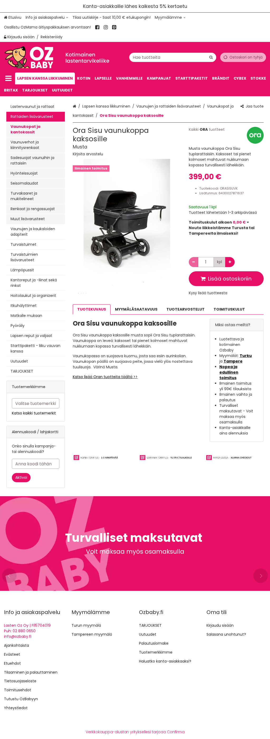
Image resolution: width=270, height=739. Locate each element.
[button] (88, 154)
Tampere (233, 361)
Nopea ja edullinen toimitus (228, 372)
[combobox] (172, 57)
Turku (246, 355)
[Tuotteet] (8, 78)
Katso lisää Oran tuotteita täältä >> (105, 376)
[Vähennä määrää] (193, 262)
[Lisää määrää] (230, 262)
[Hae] (211, 57)
